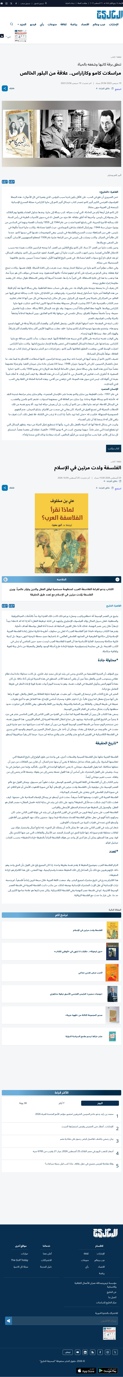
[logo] (110, 15)
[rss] (92, 1352)
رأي (42, 24)
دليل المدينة (46, 1266)
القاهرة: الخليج (113, 606)
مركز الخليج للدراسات (106, 1302)
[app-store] (86, 1371)
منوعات (52, 24)
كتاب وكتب (113, 448)
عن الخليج (111, 1292)
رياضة (73, 24)
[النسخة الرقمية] (20, 36)
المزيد (23, 24)
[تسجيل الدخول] (46, 3)
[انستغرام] (6, 3)
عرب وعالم (99, 24)
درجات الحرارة (70, 3)
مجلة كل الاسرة (21, 1266)
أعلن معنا (47, 1253)
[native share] (5, 88)
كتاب (113, 57)
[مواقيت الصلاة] (2, 36)
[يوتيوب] (2, 3)
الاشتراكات (46, 1260)
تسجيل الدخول (39, 3)
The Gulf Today (19, 1260)
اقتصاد (85, 24)
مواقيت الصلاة (82, 3)
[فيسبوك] (16, 3)
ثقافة (63, 24)
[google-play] (108, 1371)
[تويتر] (11, 3)
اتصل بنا (112, 1297)
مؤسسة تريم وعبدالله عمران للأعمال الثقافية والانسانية (95, 1285)
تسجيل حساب (25, 3)
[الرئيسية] (105, 1237)
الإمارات (113, 24)
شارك (11, 88)
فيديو (33, 24)
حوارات (24, 1253)
